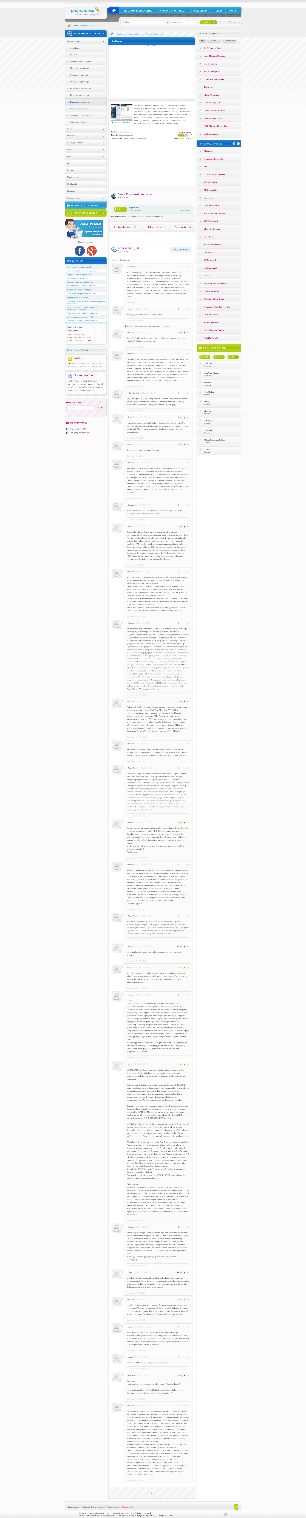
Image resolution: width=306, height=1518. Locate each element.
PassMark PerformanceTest (215, 283)
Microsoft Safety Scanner (215, 299)
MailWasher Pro (211, 322)
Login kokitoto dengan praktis (79, 274)
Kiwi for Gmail (210, 268)
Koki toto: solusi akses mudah (79, 267)
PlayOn (207, 276)
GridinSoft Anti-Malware (214, 110)
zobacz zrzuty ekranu (123, 122)
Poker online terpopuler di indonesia (82, 313)
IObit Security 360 (212, 103)
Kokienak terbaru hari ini (77, 278)
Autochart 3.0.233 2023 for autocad (82, 321)
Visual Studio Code (212, 229)
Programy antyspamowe (80, 95)
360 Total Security (212, 221)
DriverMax (208, 198)
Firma (69, 149)
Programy (121, 34)
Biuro (69, 129)
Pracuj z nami (127, 1507)
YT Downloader (210, 260)
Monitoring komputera (79, 68)
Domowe (71, 136)
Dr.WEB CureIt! (211, 315)
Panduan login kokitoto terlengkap (81, 271)
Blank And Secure (211, 291)
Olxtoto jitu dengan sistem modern (81, 294)
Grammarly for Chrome (214, 174)
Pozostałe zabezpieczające (80, 88)
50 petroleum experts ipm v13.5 (80, 317)
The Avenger (209, 87)
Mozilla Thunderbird (213, 244)
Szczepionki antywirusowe (81, 115)
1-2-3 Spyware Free (212, 48)
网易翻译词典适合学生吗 (77, 297)
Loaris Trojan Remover (214, 79)
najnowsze (125, 260)
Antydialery (75, 48)
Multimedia (72, 184)
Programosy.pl (74, 1507)
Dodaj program (113, 1507)
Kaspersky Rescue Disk (213, 159)
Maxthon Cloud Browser (214, 213)
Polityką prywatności (143, 1513)
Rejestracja (87, 25)
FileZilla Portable (211, 338)
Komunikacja (72, 177)
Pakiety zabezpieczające (80, 82)
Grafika (70, 156)
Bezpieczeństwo (73, 41)
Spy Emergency (210, 64)
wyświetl (166, 326)
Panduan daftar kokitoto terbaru (80, 282)
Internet (70, 170)
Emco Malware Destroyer (215, 56)
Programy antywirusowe (80, 109)
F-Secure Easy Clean (213, 118)
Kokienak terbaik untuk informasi (81, 286)
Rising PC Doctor (211, 95)
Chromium (208, 151)
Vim (205, 167)
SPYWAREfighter (211, 71)
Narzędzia (71, 191)
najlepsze (116, 260)
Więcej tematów (73, 330)
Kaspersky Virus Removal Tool (217, 307)
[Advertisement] (151, 71)
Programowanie (73, 198)
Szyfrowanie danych (78, 122)
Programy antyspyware (80, 102)
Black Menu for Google (214, 330)
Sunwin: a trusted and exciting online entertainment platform (82, 308)
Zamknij (225, 1514)
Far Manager (209, 252)
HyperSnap (209, 237)
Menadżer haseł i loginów (80, 61)
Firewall (73, 55)
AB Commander (211, 190)
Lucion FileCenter (211, 206)
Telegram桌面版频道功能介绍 (79, 289)
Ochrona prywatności (79, 75)
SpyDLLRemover (211, 134)
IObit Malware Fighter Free (216, 126)
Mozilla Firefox (210, 182)
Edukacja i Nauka (74, 142)
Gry (68, 163)
